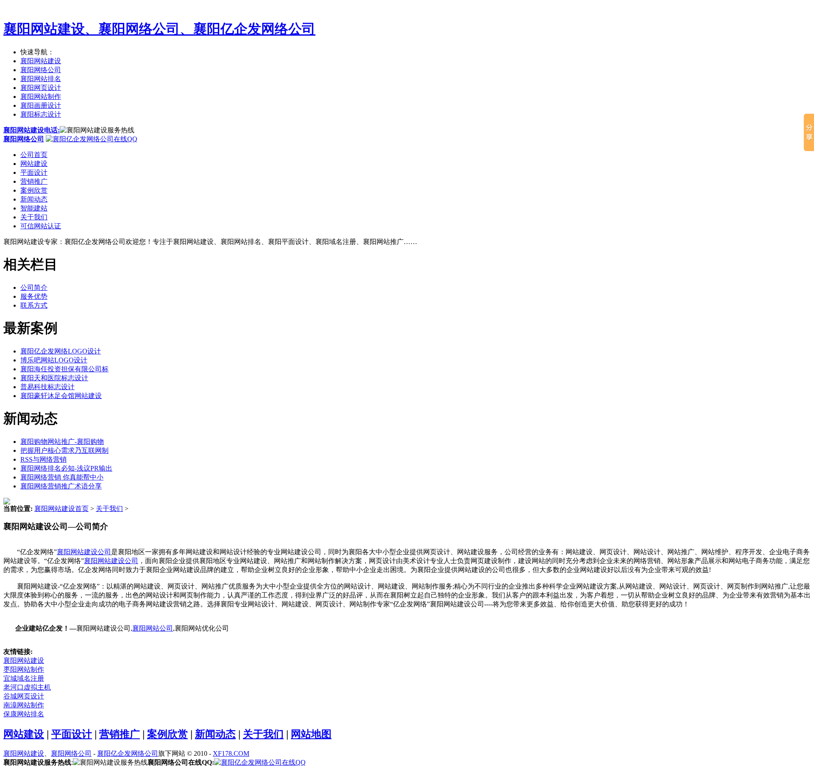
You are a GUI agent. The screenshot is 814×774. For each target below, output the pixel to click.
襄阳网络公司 (40, 69)
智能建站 (33, 208)
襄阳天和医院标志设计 (54, 377)
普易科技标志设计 (47, 386)
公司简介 (33, 287)
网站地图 (311, 734)
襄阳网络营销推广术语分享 (61, 486)
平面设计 (33, 172)
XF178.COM (231, 753)
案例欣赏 (33, 190)
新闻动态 (33, 199)
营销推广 (33, 181)
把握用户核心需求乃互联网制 (64, 450)
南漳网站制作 (23, 705)
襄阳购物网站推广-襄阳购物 (62, 441)
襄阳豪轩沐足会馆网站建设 (61, 395)
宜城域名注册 (23, 678)
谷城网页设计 (23, 696)
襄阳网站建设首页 (61, 508)
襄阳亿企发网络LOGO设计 (60, 351)
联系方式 (33, 305)
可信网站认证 (40, 226)
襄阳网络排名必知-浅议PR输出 (66, 468)
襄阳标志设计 (40, 114)
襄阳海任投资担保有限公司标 (64, 369)
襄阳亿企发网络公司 (127, 753)
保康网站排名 (23, 714)
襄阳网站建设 (40, 60)
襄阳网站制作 (40, 96)
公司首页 (33, 154)
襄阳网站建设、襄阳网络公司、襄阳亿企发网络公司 (159, 28)
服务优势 (33, 296)
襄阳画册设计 (40, 105)
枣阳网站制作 (23, 669)
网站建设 (33, 163)
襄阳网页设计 (40, 87)
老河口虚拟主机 (27, 687)
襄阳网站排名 (40, 78)
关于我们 (33, 217)
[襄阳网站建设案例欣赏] (6, 502)
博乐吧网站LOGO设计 (53, 360)
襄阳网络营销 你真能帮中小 (61, 477)
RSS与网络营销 (43, 459)
